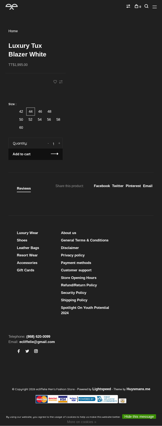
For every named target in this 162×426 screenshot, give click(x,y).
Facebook (102, 186)
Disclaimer (70, 248)
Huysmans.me (138, 389)
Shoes (22, 240)
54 (40, 120)
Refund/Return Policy (79, 285)
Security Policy (73, 293)
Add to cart (21, 154)
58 (58, 120)
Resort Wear (27, 255)
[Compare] (128, 6)
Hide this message (139, 417)
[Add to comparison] (61, 82)
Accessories (27, 263)
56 (49, 120)
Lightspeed (101, 389)
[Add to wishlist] (55, 82)
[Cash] (122, 402)
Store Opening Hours (78, 278)
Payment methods (76, 263)
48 (49, 112)
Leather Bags (28, 248)
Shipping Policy (74, 300)
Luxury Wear (27, 233)
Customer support (76, 270)
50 (21, 120)
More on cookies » (81, 422)
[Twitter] (27, 352)
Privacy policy (73, 255)
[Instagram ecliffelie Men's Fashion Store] (36, 352)
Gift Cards (25, 270)
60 (21, 128)
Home (13, 31)
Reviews (24, 188)
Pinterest (133, 186)
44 (30, 112)
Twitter (118, 186)
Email (148, 186)
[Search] (146, 6)
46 (40, 112)
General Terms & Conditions (84, 240)
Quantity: (20, 143)
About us (68, 233)
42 (21, 112)
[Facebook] (18, 352)
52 (30, 120)
